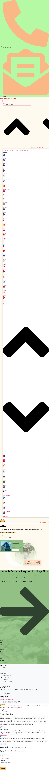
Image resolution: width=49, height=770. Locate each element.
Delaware (5, 207)
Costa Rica (5, 173)
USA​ (3, 194)
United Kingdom (6, 511)
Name (2, 751)
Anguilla (4, 158)
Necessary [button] (2, 726)
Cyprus (4, 243)
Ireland (4, 295)
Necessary (3, 727)
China (4, 464)
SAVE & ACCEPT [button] (4, 744)
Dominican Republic (7, 179)
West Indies (5, 516)
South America (6, 189)
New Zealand (5, 500)
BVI (3, 168)
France (4, 269)
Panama (4, 184)
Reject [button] (14, 707)
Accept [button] (11, 707)
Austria (4, 223)
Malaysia (4, 480)
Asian (4, 459)
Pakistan (4, 485)
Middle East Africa (6, 495)
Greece (4, 285)
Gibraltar (4, 280)
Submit (3, 768)
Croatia (4, 238)
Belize (4, 163)
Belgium (4, 228)
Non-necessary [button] (3, 735)
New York (4, 217)
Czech (4, 249)
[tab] (6, 150)
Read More (19, 707)
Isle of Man (5, 300)
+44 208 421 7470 (44, 522)
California (5, 202)
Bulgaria (4, 233)
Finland (4, 264)
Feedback (2, 760)
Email (1, 755)
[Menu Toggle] (1, 101)
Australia (4, 490)
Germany (4, 274)
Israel (4, 474)
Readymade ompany (8, 98)
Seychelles (5, 506)
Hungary (4, 290)
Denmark (4, 254)
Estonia (4, 259)
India (4, 469)
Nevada (4, 212)
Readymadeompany (6, 699)
